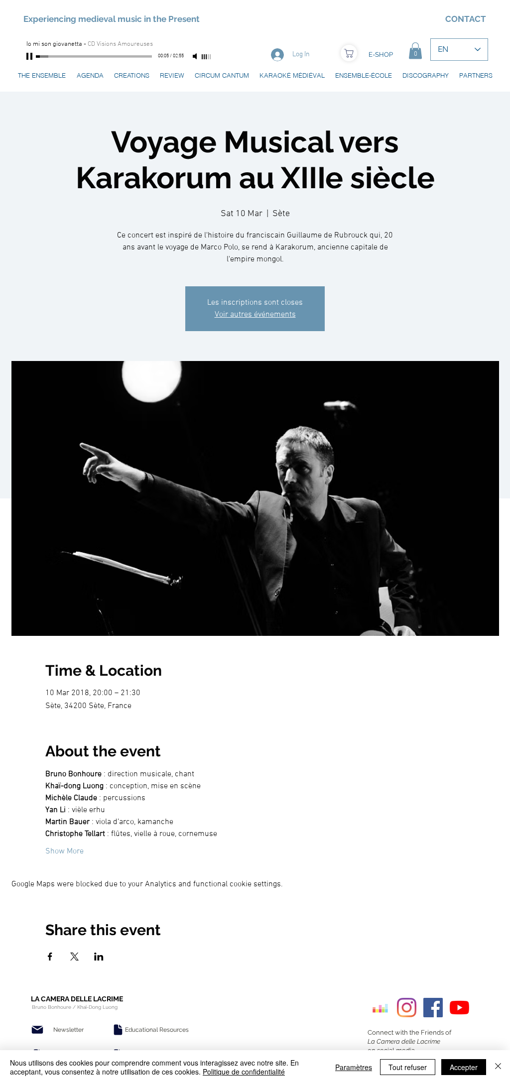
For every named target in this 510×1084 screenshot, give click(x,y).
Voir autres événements (255, 315)
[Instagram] (406, 1007)
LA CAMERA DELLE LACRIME (77, 999)
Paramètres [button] (353, 1067)
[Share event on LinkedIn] (99, 957)
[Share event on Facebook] (50, 957)
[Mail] (37, 1029)
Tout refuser (407, 1067)
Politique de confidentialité (244, 1072)
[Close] (498, 1067)
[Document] (118, 1029)
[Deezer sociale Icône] (380, 1007)
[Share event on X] (74, 957)
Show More (64, 851)
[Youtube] (459, 1007)
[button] (415, 50)
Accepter (464, 1067)
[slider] (207, 56)
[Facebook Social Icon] (433, 1007)
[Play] (30, 56)
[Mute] (196, 56)
